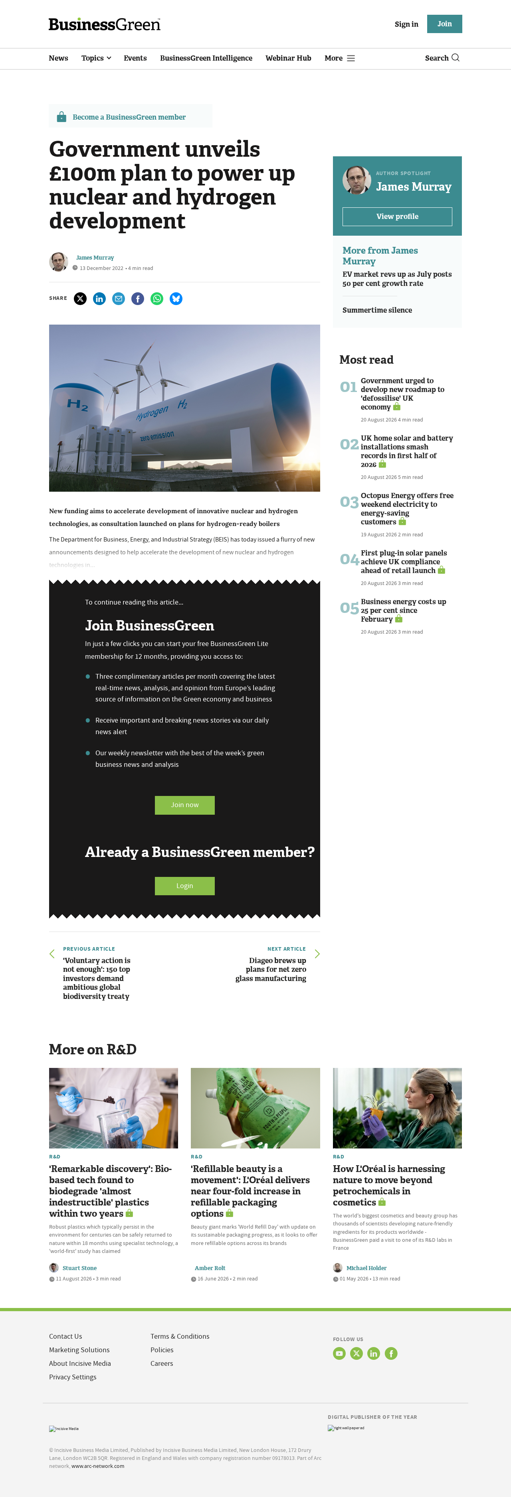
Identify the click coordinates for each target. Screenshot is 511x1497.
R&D (55, 1156)
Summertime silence (377, 310)
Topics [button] (93, 58)
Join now (185, 805)
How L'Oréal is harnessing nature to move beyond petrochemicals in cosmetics (389, 1185)
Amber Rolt (210, 1268)
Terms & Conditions (180, 1336)
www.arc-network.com (98, 1465)
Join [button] (445, 24)
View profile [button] (397, 216)
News (58, 58)
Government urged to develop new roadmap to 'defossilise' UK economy (402, 394)
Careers (162, 1363)
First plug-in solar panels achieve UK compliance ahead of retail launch (404, 561)
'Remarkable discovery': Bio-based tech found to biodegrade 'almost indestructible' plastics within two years (110, 1191)
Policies (162, 1350)
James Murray (95, 258)
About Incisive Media (80, 1363)
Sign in (406, 24)
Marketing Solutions (79, 1350)
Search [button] (437, 58)
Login (184, 885)
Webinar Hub (288, 58)
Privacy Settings (73, 1377)
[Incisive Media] (64, 1427)
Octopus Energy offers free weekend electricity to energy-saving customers (407, 509)
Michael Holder (367, 1268)
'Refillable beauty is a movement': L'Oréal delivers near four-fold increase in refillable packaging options (250, 1191)
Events (135, 58)
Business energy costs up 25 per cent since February (403, 610)
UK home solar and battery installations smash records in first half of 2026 (407, 451)
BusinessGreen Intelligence (206, 58)
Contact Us (65, 1336)
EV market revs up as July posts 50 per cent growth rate (397, 279)
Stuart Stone (80, 1268)
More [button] (334, 58)
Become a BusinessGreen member (129, 117)
